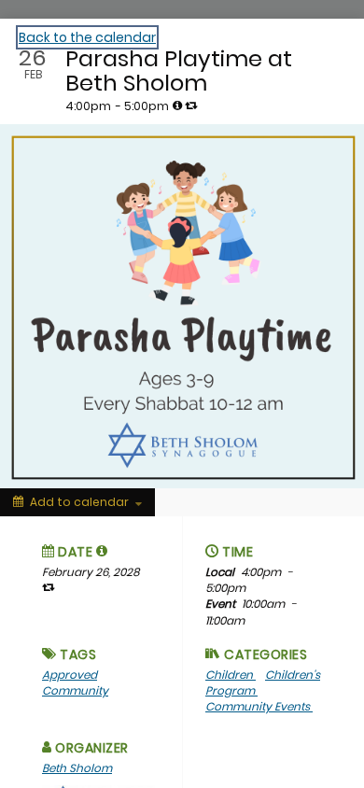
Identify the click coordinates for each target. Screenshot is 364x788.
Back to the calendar (87, 37)
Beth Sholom (77, 768)
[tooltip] (177, 105)
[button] (102, 550)
